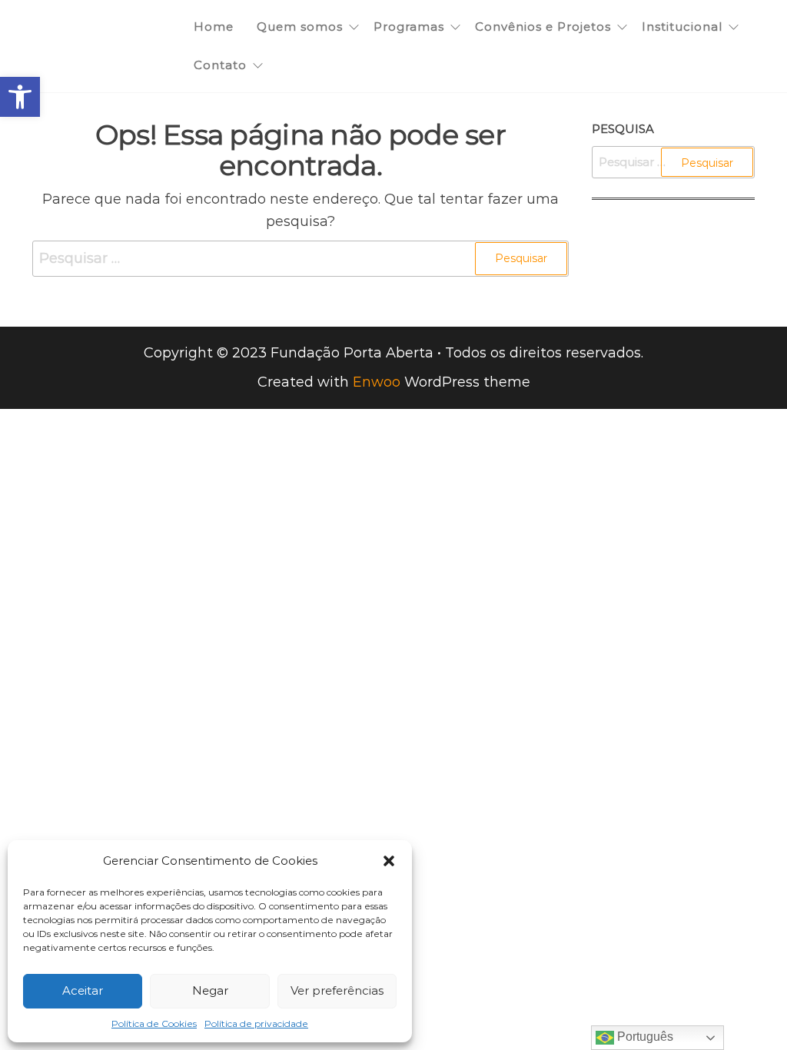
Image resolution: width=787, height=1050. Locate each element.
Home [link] (214, 26)
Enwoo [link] (376, 382)
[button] (389, 861)
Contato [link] (220, 65)
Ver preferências (337, 990)
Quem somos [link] (300, 26)
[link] (20, 97)
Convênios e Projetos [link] (543, 26)
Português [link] (643, 1036)
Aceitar (82, 990)
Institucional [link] (682, 26)
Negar (210, 990)
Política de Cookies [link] (154, 1023)
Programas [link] (409, 26)
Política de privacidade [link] (256, 1023)
